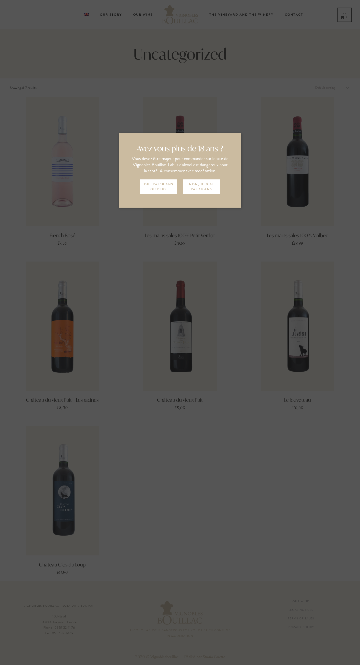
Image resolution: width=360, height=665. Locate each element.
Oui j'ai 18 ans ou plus (158, 187)
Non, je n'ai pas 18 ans (201, 187)
